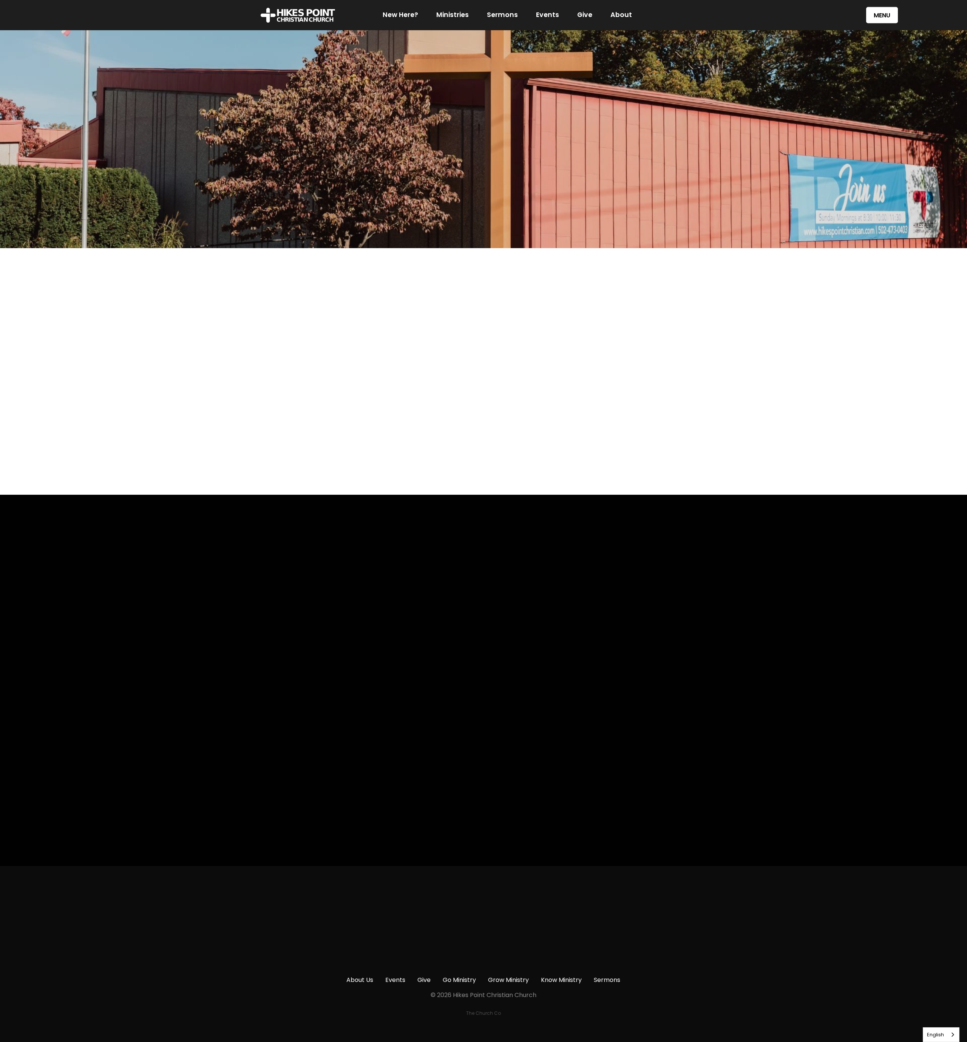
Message (346, 726)
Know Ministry (561, 980)
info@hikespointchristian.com (321, 950)
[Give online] (645, 908)
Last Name (349, 640)
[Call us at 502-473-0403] (429, 908)
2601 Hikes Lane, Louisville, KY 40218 (537, 950)
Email (340, 683)
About (621, 15)
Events (547, 15)
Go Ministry (459, 980)
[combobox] (941, 1034)
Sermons (502, 15)
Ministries (452, 15)
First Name (349, 597)
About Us (359, 980)
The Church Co (483, 1013)
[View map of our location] (537, 908)
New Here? (400, 15)
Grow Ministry (508, 980)
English (935, 1034)
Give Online (645, 950)
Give (584, 15)
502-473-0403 (429, 950)
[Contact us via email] (321, 908)
